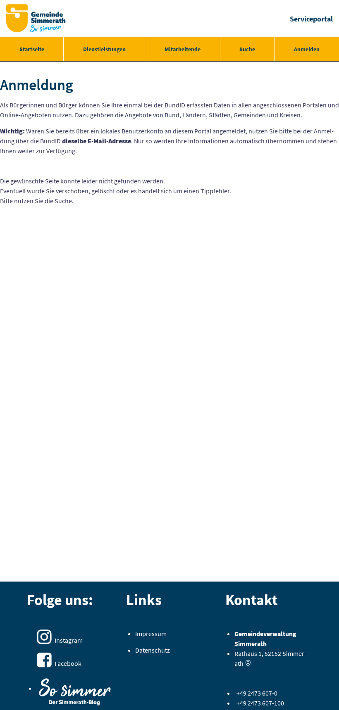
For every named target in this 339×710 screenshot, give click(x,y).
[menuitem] (31, 49)
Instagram (69, 640)
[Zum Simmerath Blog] (75, 689)
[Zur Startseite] (36, 18)
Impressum (151, 633)
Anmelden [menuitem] (307, 49)
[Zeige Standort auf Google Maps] (248, 663)
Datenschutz (152, 650)
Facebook (68, 663)
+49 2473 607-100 (260, 703)
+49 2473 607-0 (256, 693)
